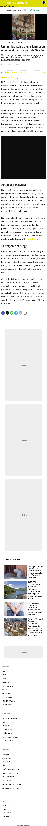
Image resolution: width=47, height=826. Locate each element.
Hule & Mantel (8, 741)
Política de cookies (10, 773)
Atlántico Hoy (8, 733)
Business (5, 675)
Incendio (15, 72)
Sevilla (22, 72)
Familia (7, 72)
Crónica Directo (7, 78)
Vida (4, 679)
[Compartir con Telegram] (16, 313)
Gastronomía (7, 697)
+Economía (6, 694)
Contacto (6, 762)
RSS (3, 766)
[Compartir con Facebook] (3, 313)
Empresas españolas (10, 781)
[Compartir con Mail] (20, 313)
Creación (6, 682)
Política (5, 671)
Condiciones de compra (11, 784)
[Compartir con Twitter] (7, 313)
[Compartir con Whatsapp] (11, 313)
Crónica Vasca (8, 722)
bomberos (32, 238)
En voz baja (6, 705)
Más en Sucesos (12, 559)
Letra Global (7, 730)
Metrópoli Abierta (9, 718)
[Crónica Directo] (24, 2)
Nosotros (6, 754)
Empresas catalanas (10, 777)
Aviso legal (6, 758)
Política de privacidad (11, 769)
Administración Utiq (10, 788)
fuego (4, 127)
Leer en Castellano (7, 6)
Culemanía (6, 726)
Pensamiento (7, 686)
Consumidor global (10, 737)
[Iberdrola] (34, 10)
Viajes (4, 690)
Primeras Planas (8, 701)
